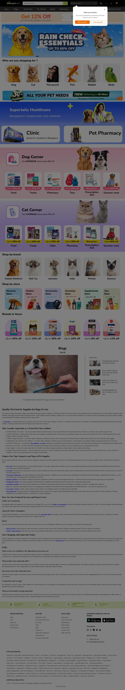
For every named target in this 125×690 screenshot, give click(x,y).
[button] (90, 9)
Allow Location (82, 22)
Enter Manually (98, 22)
